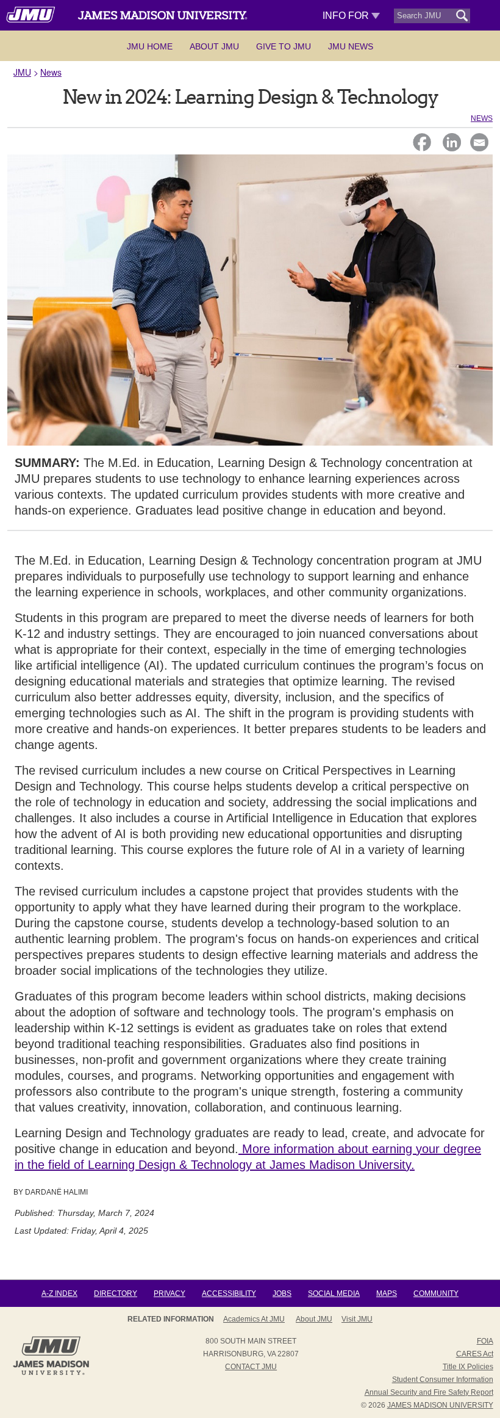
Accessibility (229, 1293)
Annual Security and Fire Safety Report (429, 1392)
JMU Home (150, 46)
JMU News (350, 46)
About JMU (214, 46)
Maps (386, 1293)
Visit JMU (357, 1319)
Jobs (282, 1293)
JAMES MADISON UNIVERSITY (440, 1405)
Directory (115, 1293)
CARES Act (474, 1354)
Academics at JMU (254, 1319)
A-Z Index (59, 1293)
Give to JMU (283, 46)
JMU (22, 72)
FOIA (485, 1341)
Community (436, 1293)
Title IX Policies (468, 1366)
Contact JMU (251, 1366)
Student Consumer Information (442, 1379)
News (51, 72)
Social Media (334, 1293)
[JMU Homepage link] (51, 1373)
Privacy (169, 1293)
